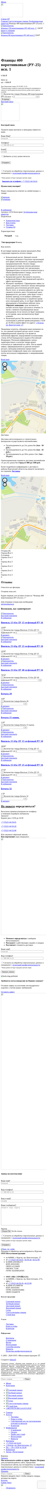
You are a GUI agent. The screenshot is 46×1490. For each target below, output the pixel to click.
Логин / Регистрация (14, 1452)
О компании (11, 1340)
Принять (4, 1471)
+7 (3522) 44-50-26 (8, 826)
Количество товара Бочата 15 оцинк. (19, 725)
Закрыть (4, 1458)
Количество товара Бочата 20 (16, 701)
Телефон (5, 143)
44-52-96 (36, 1260)
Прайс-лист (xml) (18, 1434)
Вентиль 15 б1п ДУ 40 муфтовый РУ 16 (22, 670)
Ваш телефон (7, 956)
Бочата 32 (6, 788)
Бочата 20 (6, 693)
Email (4, 149)
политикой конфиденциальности (26, 173)
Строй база (10, 1315)
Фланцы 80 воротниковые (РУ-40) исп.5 (18, 35)
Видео (8, 1342)
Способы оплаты (13, 1347)
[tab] (25, 221)
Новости (9, 1349)
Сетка (8, 1310)
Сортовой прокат (13, 1301)
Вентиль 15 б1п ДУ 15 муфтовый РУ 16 (22, 622)
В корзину (5, 99)
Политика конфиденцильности (19, 1351)
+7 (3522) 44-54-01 (8, 822)
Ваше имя (5, 949)
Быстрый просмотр (9, 616)
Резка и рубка (11, 1326)
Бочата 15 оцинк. (10, 717)
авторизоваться (7, 604)
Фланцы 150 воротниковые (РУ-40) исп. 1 (19, 28)
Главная (4, 21)
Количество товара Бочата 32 (16, 796)
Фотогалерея (11, 1345)
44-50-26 (28, 1260)
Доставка (10, 1324)
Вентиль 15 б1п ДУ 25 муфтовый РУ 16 (22, 765)
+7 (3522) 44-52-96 (8, 830)
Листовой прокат (13, 1306)
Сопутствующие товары (18, 21)
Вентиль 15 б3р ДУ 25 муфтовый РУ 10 (22, 646)
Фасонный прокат (13, 1308)
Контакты (10, 1338)
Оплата (14, 1432)
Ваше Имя (6, 136)
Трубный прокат (13, 1304)
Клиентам (10, 1328)
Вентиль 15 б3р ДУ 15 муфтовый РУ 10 (22, 741)
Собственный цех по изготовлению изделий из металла (26, 1422)
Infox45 (13, 1360)
